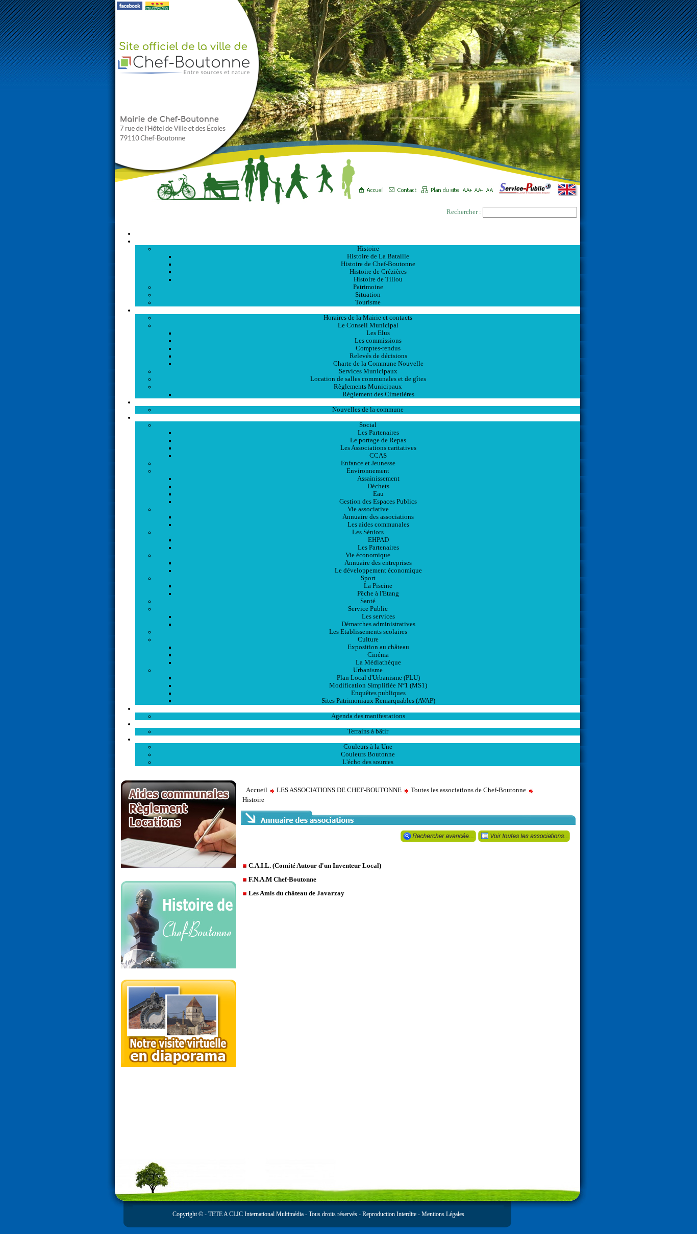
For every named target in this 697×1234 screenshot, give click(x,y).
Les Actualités (357, 402)
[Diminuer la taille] (480, 186)
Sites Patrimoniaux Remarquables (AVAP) (378, 700)
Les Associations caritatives (378, 448)
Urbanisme (368, 670)
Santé (368, 601)
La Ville (358, 241)
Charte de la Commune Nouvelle (378, 363)
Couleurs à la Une (367, 746)
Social (368, 425)
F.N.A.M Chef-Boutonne (282, 879)
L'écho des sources (367, 762)
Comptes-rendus (378, 348)
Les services (378, 616)
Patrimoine (368, 287)
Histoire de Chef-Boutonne (378, 264)
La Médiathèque (378, 662)
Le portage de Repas (378, 440)
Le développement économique (378, 570)
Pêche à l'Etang (378, 593)
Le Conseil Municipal (368, 325)
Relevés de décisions (378, 356)
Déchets (378, 486)
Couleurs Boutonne (368, 754)
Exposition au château (378, 647)
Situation (368, 294)
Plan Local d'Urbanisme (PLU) (378, 677)
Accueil (357, 233)
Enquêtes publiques (378, 693)
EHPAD (378, 539)
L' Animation (358, 708)
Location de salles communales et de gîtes (368, 379)
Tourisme (368, 302)
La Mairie (357, 310)
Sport (368, 578)
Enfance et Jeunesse (368, 463)
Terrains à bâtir (367, 731)
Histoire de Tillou (378, 279)
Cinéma (378, 654)
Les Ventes (357, 723)
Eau (378, 493)
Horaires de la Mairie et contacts (367, 317)
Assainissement (378, 478)
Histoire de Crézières (378, 271)
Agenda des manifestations (368, 716)
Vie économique (367, 555)
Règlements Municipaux (368, 386)
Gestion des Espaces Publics (378, 501)
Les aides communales (378, 524)
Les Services (358, 417)
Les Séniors (368, 532)
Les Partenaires (378, 432)
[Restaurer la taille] (492, 186)
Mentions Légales (442, 1214)
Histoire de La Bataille (378, 256)
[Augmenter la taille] (469, 186)
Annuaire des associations (378, 516)
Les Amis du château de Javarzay (296, 893)
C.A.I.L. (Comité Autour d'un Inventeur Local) (314, 865)
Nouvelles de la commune (368, 409)
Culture (368, 639)
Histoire (368, 248)
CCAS (378, 455)
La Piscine (378, 585)
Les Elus (378, 333)
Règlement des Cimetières (378, 394)
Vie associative (368, 509)
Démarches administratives (378, 624)
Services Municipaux (368, 371)
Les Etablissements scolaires (368, 631)
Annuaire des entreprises (378, 562)
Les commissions (378, 340)
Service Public (368, 608)
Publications (357, 739)
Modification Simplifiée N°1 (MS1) (378, 685)
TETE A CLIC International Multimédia (255, 1214)
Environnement (367, 470)
